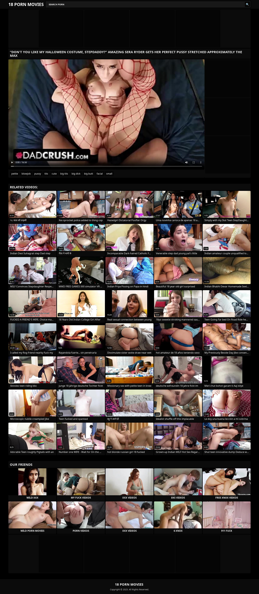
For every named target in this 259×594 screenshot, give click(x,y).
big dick (76, 173)
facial (100, 173)
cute (54, 173)
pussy (37, 173)
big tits (64, 173)
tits (46, 173)
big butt (88, 173)
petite (14, 173)
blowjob (26, 173)
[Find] (247, 4)
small (109, 173)
